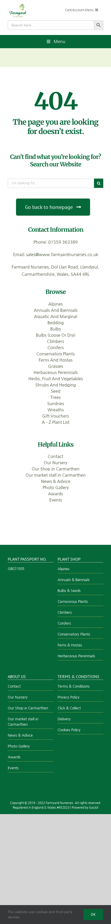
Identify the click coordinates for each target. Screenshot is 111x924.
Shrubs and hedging (55, 385)
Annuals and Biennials (55, 310)
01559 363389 (63, 242)
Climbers (55, 341)
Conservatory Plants (55, 354)
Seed (55, 391)
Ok (93, 914)
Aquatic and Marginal (55, 316)
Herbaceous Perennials (56, 372)
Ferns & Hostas (70, 645)
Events (55, 500)
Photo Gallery (56, 487)
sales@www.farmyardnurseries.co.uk (62, 254)
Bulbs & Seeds (69, 591)
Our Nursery (55, 463)
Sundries (55, 403)
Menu (59, 41)
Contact (55, 456)
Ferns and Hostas (56, 360)
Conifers (55, 347)
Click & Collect (69, 708)
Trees (55, 397)
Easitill (93, 807)
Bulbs (55, 329)
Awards (55, 494)
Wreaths (55, 410)
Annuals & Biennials (74, 580)
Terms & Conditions (74, 686)
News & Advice (55, 481)
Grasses (55, 366)
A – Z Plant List (55, 422)
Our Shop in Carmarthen (56, 469)
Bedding (55, 323)
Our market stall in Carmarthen (56, 475)
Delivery (64, 719)
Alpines (55, 304)
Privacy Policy (69, 697)
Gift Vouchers (55, 416)
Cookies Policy (69, 730)
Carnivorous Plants (73, 601)
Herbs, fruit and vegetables (55, 379)
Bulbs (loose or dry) (55, 335)
